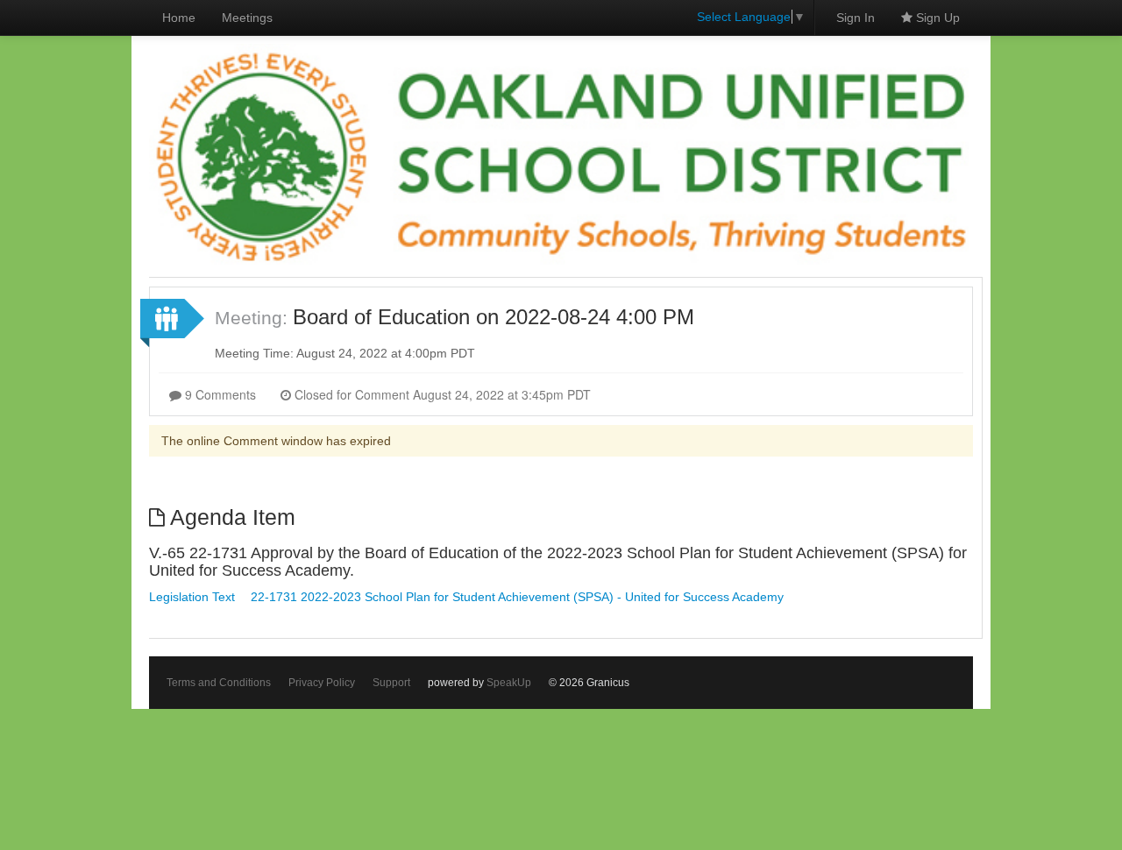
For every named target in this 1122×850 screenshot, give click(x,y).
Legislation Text (192, 597)
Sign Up (936, 18)
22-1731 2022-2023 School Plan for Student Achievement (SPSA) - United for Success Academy (517, 597)
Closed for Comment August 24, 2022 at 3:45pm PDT (441, 394)
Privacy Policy (321, 682)
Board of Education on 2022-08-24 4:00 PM (493, 317)
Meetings (247, 18)
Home (178, 18)
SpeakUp (508, 682)
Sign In (855, 18)
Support (391, 682)
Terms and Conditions (219, 682)
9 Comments (218, 394)
